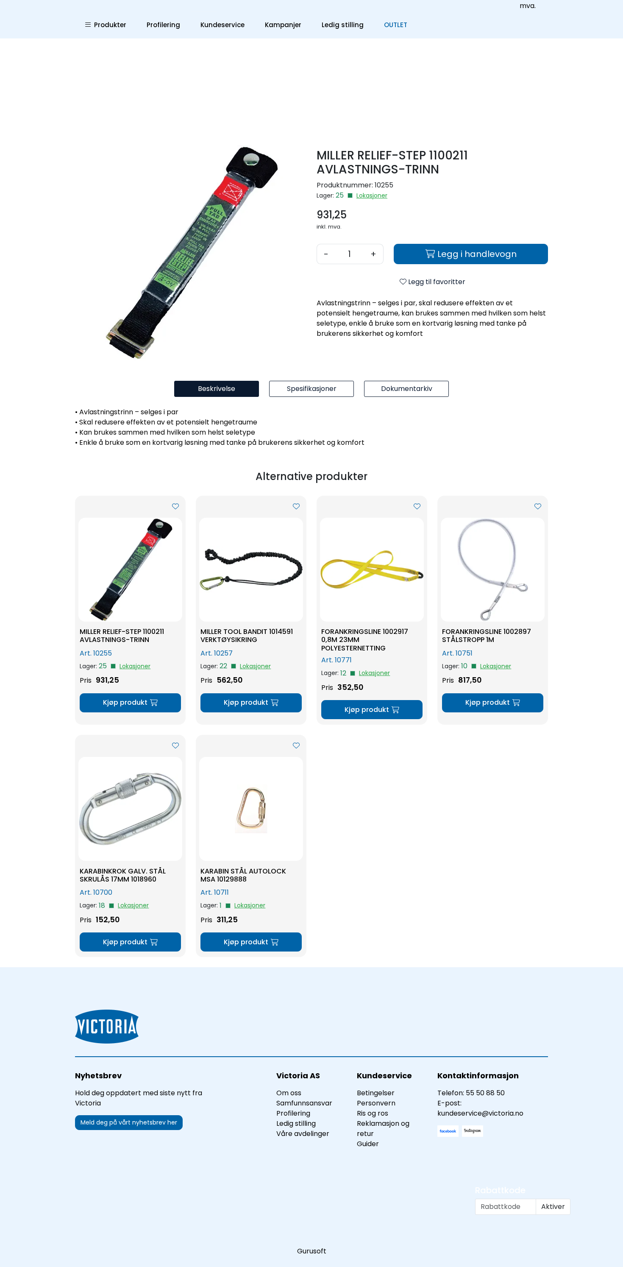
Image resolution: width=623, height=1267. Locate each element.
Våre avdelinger (302, 1134)
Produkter (108, 24)
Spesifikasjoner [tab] (312, 388)
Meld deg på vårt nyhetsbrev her (129, 1122)
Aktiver (553, 1206)
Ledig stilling (343, 24)
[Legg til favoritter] (175, 506)
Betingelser (376, 1093)
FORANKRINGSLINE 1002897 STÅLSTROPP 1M (486, 636)
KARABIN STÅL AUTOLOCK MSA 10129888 (243, 875)
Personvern (376, 1103)
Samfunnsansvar (304, 1103)
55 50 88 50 (485, 1093)
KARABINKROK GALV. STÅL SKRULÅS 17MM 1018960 (123, 875)
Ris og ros (372, 1113)
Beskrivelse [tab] (216, 388)
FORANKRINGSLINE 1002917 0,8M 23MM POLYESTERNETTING (364, 640)
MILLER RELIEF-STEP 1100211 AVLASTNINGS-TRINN (122, 636)
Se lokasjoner (371, 195)
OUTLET (395, 24)
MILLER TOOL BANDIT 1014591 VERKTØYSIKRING (246, 636)
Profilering (163, 24)
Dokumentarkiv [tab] (406, 388)
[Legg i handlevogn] (130, 702)
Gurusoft (311, 1251)
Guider (368, 1144)
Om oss (288, 1093)
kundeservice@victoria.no (480, 1113)
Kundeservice (222, 24)
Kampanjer (283, 24)
